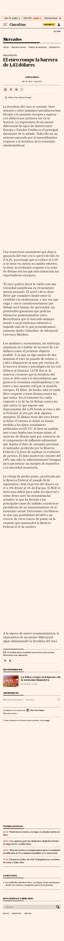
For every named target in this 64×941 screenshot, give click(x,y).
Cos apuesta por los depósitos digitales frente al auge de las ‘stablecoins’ (31, 842)
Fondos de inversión (37, 47)
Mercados (12, 39)
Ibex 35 (8, 18)
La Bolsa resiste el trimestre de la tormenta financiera (41, 678)
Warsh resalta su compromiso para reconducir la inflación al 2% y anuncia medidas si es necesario (31, 852)
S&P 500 (27, 18)
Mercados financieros (13, 699)
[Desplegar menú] (5, 25)
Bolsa (6, 47)
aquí (47, 720)
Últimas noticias (13, 826)
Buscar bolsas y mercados (18, 898)
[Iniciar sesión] (59, 24)
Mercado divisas (18, 47)
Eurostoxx (16, 914)
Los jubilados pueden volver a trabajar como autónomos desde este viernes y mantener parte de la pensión (32, 883)
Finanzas (29, 699)
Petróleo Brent (51, 18)
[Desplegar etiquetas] (59, 699)
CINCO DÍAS (32, 77)
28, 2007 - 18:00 (32, 82)
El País (57, 31)
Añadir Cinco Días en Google (19, 97)
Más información (9, 713)
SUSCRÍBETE (49, 25)
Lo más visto (10, 875)
